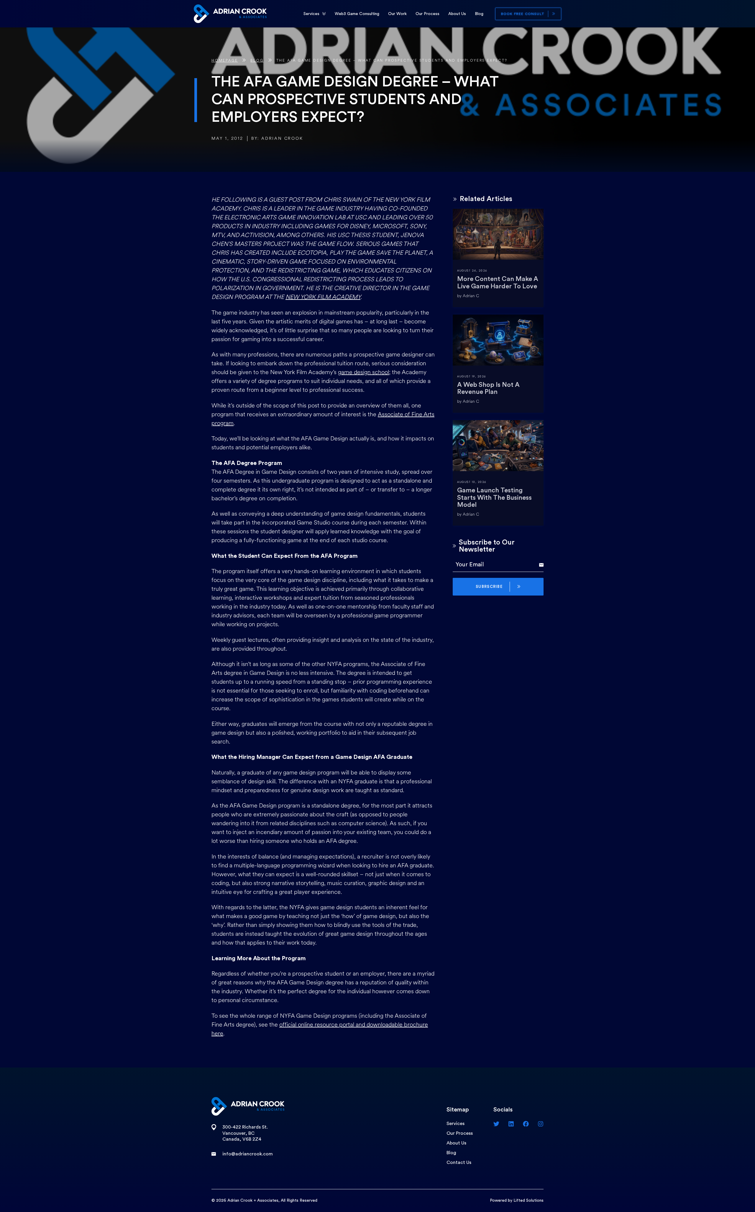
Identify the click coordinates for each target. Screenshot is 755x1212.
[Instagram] (541, 1124)
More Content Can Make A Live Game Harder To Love (497, 282)
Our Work (397, 14)
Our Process (427, 14)
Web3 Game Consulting (357, 14)
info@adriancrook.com (247, 1154)
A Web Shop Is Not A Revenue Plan (488, 388)
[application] (324, 14)
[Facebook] (526, 1124)
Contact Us (459, 1162)
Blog (479, 14)
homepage (224, 60)
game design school (363, 372)
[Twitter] (496, 1124)
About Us (457, 14)
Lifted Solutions (528, 1200)
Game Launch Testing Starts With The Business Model (494, 497)
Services (311, 14)
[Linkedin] (511, 1124)
